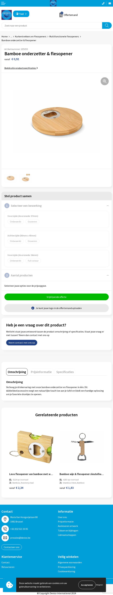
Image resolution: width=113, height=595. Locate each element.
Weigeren (99, 585)
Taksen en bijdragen (68, 530)
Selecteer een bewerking (24, 205)
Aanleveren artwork (68, 525)
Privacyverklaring (66, 566)
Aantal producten (19, 275)
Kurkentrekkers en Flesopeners (30, 36)
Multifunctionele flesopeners (64, 36)
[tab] (17, 372)
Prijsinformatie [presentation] (41, 372)
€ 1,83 (67, 488)
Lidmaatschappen (67, 534)
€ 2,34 (16, 488)
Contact (5, 562)
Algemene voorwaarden (70, 562)
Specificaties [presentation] (65, 372)
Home (4, 36)
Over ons (62, 517)
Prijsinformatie (66, 521)
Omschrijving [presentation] (17, 372)
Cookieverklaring (66, 571)
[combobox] (51, 25)
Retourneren (7, 566)
